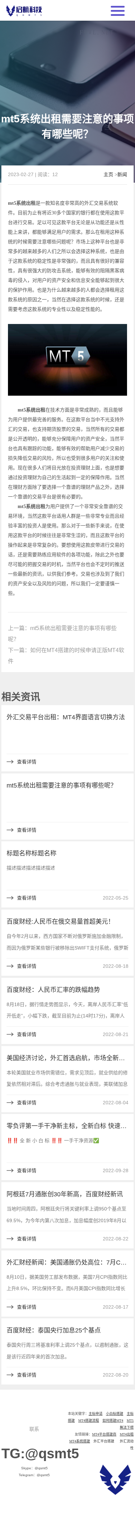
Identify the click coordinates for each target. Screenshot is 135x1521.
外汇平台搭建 (103, 1441)
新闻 (122, 174)
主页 (108, 174)
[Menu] (118, 10)
